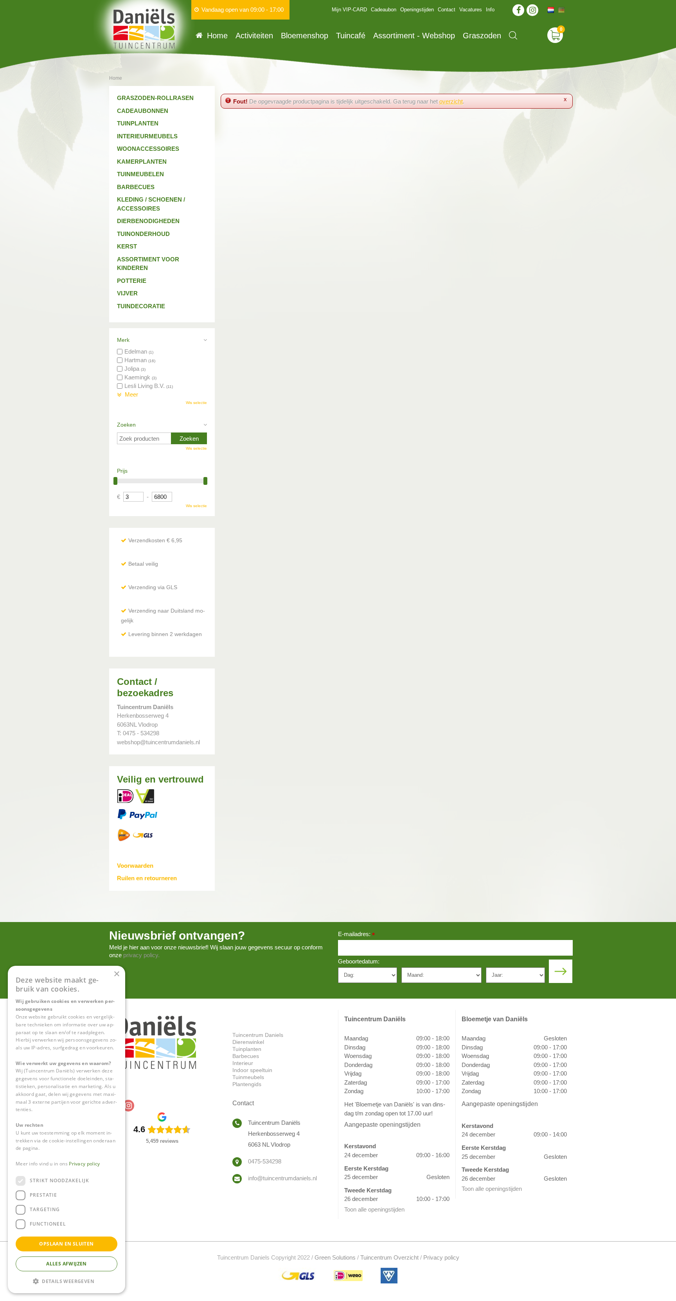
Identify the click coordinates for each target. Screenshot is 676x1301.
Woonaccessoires (148, 148)
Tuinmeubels (248, 1077)
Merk (123, 340)
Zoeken (126, 425)
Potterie (131, 280)
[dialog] (66, 1129)
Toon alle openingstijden (374, 1209)
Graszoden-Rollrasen (155, 98)
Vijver (127, 293)
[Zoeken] (513, 35)
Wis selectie (196, 402)
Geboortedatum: (358, 961)
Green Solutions (335, 1257)
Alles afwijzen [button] (66, 1263)
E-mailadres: (356, 935)
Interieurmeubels (147, 136)
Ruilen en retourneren (147, 878)
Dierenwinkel (248, 1042)
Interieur (242, 1063)
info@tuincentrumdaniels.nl (282, 1178)
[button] (66, 1280)
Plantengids (246, 1084)
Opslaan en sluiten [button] (66, 1243)
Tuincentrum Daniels (257, 1035)
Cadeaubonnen (142, 110)
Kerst (127, 246)
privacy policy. (141, 955)
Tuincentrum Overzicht (389, 1257)
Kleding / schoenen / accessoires (151, 204)
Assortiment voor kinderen (148, 264)
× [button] (116, 974)
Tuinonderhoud (143, 234)
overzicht (451, 101)
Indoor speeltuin (252, 1070)
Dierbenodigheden (148, 221)
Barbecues (136, 187)
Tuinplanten (137, 123)
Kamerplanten (142, 161)
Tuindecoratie (141, 306)
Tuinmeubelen (140, 174)
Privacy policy (441, 1257)
